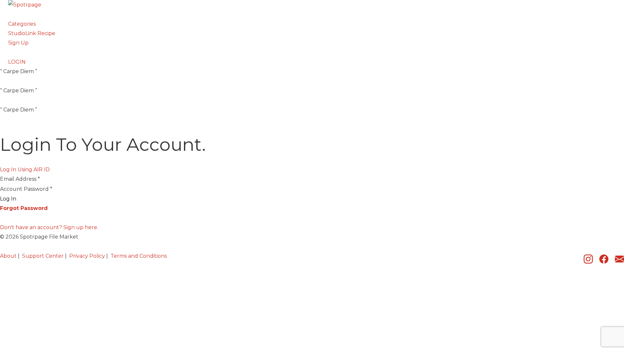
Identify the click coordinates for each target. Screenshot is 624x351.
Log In (8, 199)
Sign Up (18, 43)
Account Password (26, 189)
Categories (22, 24)
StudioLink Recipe (31, 33)
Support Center (43, 256)
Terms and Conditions (138, 256)
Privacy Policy (87, 256)
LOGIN (17, 62)
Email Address (20, 179)
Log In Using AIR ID (25, 169)
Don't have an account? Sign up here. (49, 227)
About (8, 256)
